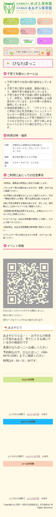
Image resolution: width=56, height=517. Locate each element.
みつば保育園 (33, 498)
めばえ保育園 (33, 414)
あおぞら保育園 (33, 456)
